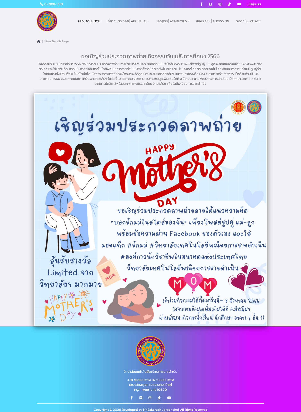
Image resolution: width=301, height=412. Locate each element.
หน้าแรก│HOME (89, 21)
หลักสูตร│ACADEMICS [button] (171, 21)
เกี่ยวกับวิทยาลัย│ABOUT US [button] (127, 21)
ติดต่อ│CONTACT (248, 21)
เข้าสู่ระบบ (254, 4)
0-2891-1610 (53, 4)
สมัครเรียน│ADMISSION (212, 21)
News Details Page (57, 41)
